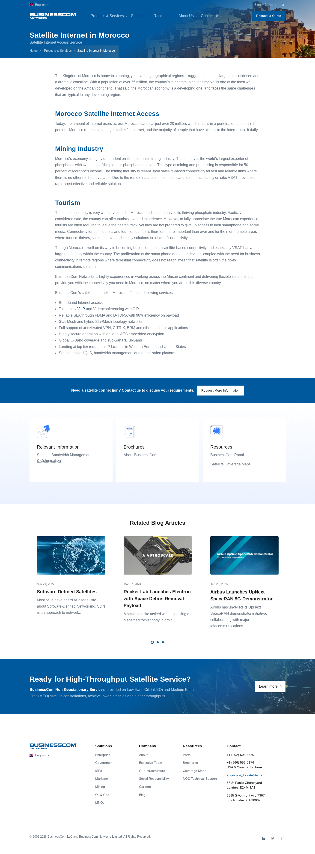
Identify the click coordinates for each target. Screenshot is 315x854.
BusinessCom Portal (227, 455)
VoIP (81, 309)
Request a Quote (268, 16)
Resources (162, 16)
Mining (100, 786)
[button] (39, 4)
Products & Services (107, 16)
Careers (270, 4)
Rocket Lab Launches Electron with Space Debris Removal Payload (157, 598)
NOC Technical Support (200, 778)
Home (34, 50)
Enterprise (102, 755)
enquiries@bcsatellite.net (245, 775)
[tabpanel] (71, 574)
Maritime (101, 778)
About (143, 755)
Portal (187, 755)
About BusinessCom (140, 455)
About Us (186, 16)
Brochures (190, 762)
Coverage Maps (194, 771)
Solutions (138, 16)
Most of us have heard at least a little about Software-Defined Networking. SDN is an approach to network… (71, 606)
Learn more (269, 686)
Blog (257, 4)
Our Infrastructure (152, 771)
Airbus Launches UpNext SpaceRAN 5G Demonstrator (241, 595)
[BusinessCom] (53, 16)
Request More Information (220, 390)
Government (104, 762)
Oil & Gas (102, 795)
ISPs (98, 771)
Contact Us (210, 16)
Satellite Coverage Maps (230, 464)
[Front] (53, 746)
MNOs (99, 802)
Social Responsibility (154, 778)
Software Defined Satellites (67, 591)
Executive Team (150, 762)
